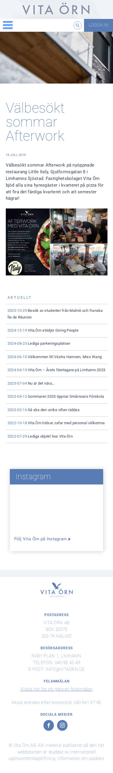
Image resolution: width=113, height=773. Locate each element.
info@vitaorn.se (65, 669)
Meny (7, 25)
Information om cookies (80, 758)
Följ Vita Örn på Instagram (40, 539)
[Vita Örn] (56, 9)
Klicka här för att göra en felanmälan (56, 689)
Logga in (98, 25)
